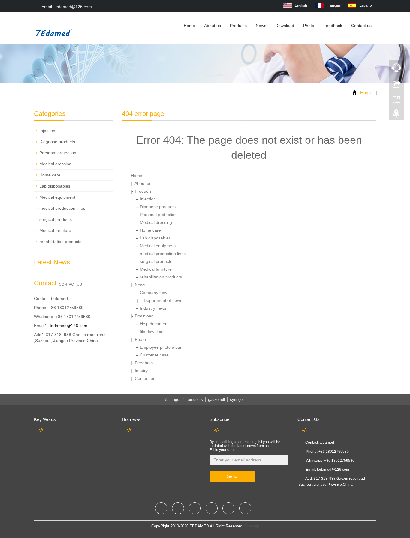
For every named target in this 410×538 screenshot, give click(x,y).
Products (238, 25)
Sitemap (252, 526)
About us (212, 25)
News (261, 25)
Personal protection (158, 214)
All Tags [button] (172, 399)
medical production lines (163, 253)
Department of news (163, 300)
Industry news (153, 308)
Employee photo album (162, 347)
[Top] (396, 114)
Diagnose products (158, 206)
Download (284, 25)
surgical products (156, 261)
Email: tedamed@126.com (66, 6)
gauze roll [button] (216, 399)
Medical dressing (156, 222)
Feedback (332, 25)
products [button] (195, 399)
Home (189, 25)
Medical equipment (158, 245)
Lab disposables (155, 238)
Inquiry (141, 370)
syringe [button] (236, 399)
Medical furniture (156, 269)
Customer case (154, 355)
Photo (308, 25)
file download (152, 331)
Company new (153, 292)
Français (334, 5)
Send (232, 476)
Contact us (361, 25)
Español (366, 5)
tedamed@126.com (68, 325)
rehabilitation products (161, 277)
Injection (148, 199)
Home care (150, 230)
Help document (154, 323)
